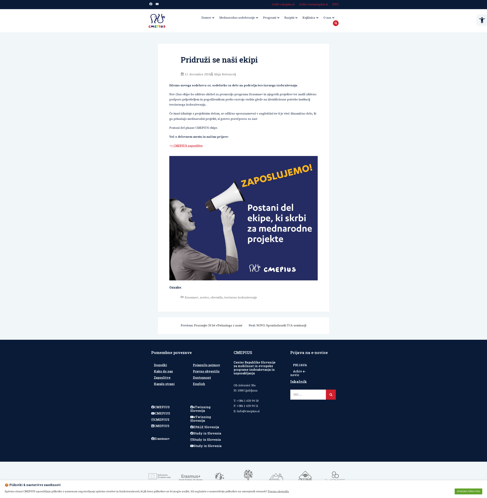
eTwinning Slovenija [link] (200, 409)
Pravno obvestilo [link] (206, 371)
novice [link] (204, 297)
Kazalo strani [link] (164, 384)
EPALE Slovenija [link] (206, 427)
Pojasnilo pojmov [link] (206, 365)
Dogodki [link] (160, 365)
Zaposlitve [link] (162, 377)
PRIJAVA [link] (300, 365)
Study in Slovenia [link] (207, 433)
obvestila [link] (216, 297)
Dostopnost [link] (202, 377)
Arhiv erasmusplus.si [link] (313, 4)
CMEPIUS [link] (162, 407)
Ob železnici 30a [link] (245, 385)
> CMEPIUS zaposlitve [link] (187, 146)
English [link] (199, 384)
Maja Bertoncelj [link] (225, 74)
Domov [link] (206, 18)
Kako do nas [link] (163, 371)
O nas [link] (327, 18)
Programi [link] (269, 18)
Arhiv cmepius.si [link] (283, 4)
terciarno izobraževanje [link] (240, 297)
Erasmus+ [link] (191, 297)
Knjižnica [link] (308, 18)
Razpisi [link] (289, 18)
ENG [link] (335, 4)
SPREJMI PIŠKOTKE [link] (468, 491)
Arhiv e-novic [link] (298, 373)
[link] (482, 20)
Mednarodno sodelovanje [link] (237, 18)
